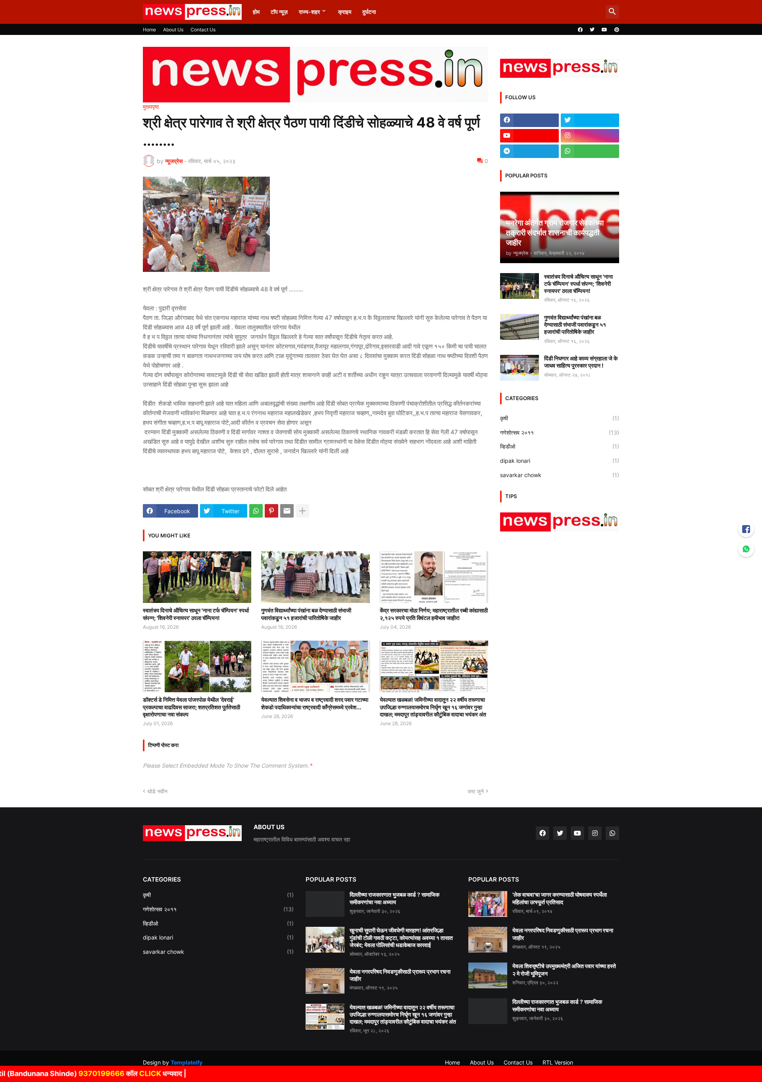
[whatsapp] (590, 151)
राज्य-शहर (309, 11)
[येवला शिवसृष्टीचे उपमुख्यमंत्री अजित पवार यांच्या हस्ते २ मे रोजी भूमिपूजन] (487, 975)
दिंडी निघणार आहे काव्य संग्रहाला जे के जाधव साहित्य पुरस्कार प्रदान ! (581, 362)
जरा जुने (476, 791)
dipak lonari (559, 460)
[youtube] (604, 29)
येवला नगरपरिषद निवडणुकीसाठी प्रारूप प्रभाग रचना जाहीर (400, 975)
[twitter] (592, 29)
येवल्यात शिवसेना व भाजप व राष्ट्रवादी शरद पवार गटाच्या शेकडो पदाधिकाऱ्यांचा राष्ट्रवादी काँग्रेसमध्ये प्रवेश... (314, 703)
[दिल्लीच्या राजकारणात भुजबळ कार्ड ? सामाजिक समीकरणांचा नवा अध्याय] (325, 904)
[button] (612, 12)
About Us (173, 30)
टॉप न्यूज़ (279, 11)
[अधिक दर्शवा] (302, 511)
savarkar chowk (559, 475)
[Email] (287, 511)
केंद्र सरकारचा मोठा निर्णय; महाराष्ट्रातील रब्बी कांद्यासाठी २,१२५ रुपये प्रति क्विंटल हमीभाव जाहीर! (434, 614)
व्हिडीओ (559, 446)
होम (256, 11)
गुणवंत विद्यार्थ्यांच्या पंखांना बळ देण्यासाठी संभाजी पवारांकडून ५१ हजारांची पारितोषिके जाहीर (306, 614)
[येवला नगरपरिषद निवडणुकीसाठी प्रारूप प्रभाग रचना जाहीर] (325, 981)
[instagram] (590, 135)
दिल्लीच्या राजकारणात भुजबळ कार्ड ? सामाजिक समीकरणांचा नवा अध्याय (394, 898)
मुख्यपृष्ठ (151, 107)
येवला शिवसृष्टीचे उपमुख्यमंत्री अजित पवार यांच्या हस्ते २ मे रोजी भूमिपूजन (564, 969)
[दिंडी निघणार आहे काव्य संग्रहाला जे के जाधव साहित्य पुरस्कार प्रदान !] (519, 368)
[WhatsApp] (256, 511)
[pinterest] (616, 29)
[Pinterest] (271, 511)
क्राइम (344, 11)
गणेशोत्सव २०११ (559, 432)
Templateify (186, 1062)
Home (149, 30)
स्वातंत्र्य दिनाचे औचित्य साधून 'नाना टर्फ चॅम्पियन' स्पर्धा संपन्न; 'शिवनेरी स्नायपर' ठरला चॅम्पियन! (196, 614)
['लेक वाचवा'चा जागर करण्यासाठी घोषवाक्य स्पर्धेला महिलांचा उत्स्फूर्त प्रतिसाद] (487, 904)
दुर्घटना (369, 11)
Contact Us (203, 30)
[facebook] (580, 29)
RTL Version (558, 1062)
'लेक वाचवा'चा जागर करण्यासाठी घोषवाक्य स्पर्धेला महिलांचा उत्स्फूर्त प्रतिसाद (559, 898)
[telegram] (529, 151)
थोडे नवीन (157, 791)
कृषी (559, 418)
